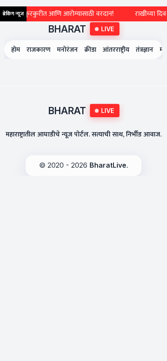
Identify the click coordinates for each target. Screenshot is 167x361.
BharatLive (107, 165)
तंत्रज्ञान (144, 49)
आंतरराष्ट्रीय (116, 49)
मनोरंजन (67, 49)
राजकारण (39, 49)
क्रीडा (90, 49)
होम (15, 49)
